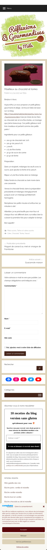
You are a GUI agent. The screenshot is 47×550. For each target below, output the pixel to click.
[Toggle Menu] (40, 395)
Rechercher (9, 364)
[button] (44, 506)
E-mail (7, 328)
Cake (9, 233)
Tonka (22, 233)
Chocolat (15, 233)
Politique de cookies (22, 547)
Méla (24, 93)
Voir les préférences (23, 542)
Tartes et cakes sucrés (25, 231)
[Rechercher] (40, 368)
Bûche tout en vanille (12, 497)
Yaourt (27, 233)
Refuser (23, 536)
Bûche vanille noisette (13, 492)
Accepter (23, 530)
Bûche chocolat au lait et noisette (17, 502)
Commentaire (10, 286)
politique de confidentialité (14, 465)
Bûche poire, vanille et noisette (16, 488)
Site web (8, 338)
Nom (7, 319)
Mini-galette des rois (12, 483)
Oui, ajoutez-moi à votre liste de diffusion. (23, 347)
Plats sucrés (11, 231)
